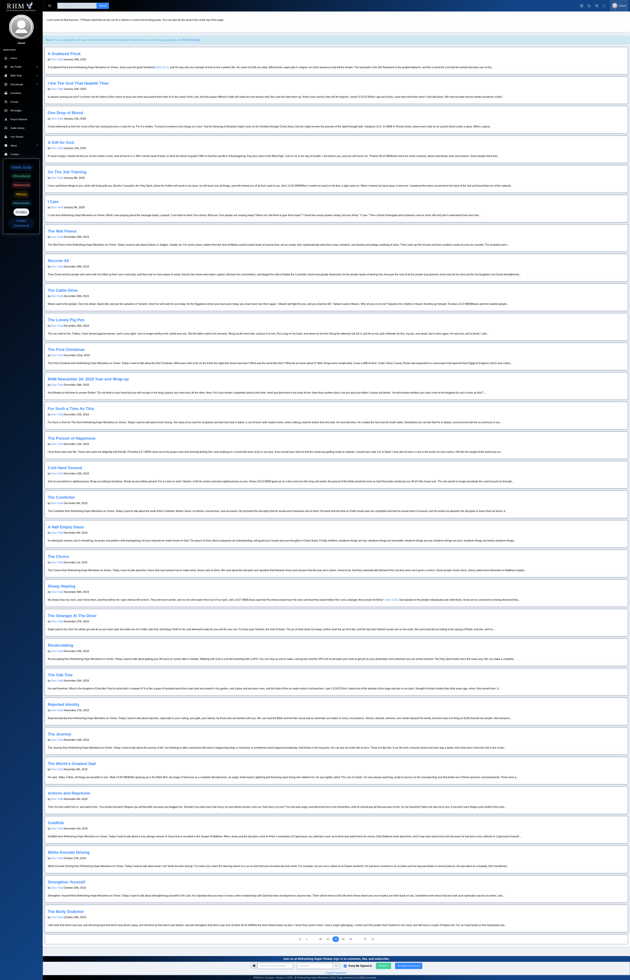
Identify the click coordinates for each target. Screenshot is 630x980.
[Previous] (300, 939)
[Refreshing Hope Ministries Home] (21, 7)
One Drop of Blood (65, 113)
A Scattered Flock (64, 53)
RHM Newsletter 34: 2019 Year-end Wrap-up (88, 379)
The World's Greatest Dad (72, 763)
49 (343, 939)
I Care (53, 201)
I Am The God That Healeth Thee (78, 83)
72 (365, 939)
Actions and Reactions (69, 793)
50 (350, 939)
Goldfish (56, 823)
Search (102, 5)
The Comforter (61, 497)
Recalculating (60, 645)
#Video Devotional (21, 223)
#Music (21, 194)
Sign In (385, 965)
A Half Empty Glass (66, 527)
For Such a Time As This (71, 408)
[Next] (372, 939)
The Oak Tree (60, 675)
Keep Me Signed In (360, 965)
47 (328, 939)
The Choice (58, 556)
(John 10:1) (161, 67)
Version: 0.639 (284, 977)
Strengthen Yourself (66, 882)
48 (335, 939)
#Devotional (21, 176)
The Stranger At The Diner (72, 615)
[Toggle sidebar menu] (49, 6)
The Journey (59, 734)
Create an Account (410, 965)
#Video (21, 212)
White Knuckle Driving (69, 852)
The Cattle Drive (63, 290)
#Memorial (21, 185)
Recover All (58, 260)
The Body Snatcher (66, 911)
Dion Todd (57, 59)
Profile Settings (191, 40)
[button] (581, 5)
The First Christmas (66, 349)
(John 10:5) (391, 599)
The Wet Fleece (62, 231)
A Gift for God (61, 142)
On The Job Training (67, 172)
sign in (338, 958)
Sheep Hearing (61, 586)
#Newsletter (21, 203)
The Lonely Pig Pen (66, 320)
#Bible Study (21, 167)
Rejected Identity (63, 704)
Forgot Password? (336, 972)
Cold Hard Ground (65, 468)
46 (320, 939)
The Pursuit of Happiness (71, 438)
